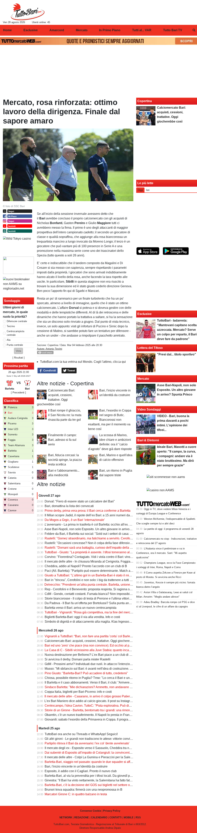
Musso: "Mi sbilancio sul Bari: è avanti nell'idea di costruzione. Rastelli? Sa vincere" (102, 668)
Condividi (49, 370)
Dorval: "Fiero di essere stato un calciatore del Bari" (80, 501)
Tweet (71, 370)
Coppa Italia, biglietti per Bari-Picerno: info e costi (78, 691)
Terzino (11, 326)
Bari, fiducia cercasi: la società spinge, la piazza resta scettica (65, 459)
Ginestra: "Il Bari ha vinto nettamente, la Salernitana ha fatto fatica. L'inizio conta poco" (103, 780)
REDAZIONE (81, 817)
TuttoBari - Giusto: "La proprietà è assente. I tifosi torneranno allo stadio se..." (97, 552)
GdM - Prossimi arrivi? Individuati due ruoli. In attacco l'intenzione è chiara (95, 664)
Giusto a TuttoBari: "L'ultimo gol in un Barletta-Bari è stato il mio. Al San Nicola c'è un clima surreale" (113, 575)
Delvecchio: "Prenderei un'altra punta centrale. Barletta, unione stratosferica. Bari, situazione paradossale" (116, 584)
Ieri (147, 190)
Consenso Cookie (90, 810)
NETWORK (65, 817)
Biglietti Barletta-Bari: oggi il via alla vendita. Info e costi (82, 617)
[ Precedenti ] (18, 392)
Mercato (143, 378)
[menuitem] (194, 30)
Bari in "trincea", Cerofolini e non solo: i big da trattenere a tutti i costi (91, 580)
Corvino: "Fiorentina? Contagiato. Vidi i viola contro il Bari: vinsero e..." (93, 556)
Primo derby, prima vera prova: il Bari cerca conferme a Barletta (87, 510)
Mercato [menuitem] (82, 30)
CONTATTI (115, 817)
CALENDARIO (99, 817)
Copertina (53, 345)
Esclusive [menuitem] (30, 30)
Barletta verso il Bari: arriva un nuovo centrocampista (80, 607)
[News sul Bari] (27, 11)
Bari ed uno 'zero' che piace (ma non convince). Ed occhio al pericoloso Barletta (99, 645)
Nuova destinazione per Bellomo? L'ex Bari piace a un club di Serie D (92, 654)
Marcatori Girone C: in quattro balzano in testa (76, 794)
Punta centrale (15, 344)
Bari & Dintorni (148, 440)
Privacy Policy (111, 810)
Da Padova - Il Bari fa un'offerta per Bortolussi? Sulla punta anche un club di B (98, 603)
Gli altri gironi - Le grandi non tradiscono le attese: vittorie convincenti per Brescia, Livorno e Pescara (113, 738)
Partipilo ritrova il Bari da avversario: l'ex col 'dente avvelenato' (87, 743)
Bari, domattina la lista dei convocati (69, 506)
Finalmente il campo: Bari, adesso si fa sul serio (62, 439)
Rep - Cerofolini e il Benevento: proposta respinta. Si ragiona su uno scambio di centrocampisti (109, 589)
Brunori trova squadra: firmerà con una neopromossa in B (83, 789)
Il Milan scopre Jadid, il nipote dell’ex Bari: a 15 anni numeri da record (92, 515)
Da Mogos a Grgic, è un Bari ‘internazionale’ (75, 519)
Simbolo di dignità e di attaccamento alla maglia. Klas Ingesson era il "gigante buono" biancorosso (112, 621)
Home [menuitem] (7, 30)
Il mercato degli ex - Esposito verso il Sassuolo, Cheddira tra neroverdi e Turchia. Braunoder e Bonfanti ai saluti (120, 748)
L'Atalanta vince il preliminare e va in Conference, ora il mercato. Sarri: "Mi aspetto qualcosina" (161, 553)
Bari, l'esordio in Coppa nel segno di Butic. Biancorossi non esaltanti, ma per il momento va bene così (109, 420)
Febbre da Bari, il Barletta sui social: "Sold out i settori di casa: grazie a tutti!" (96, 533)
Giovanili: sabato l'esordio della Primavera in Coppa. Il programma (90, 719)
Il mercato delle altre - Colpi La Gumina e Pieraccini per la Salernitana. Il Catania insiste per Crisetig (112, 757)
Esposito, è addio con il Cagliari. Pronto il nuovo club (81, 771)
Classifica (11, 400)
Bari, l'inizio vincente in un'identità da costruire (76, 766)
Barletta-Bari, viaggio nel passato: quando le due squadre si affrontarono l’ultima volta (103, 761)
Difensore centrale (17, 321)
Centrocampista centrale (15, 333)
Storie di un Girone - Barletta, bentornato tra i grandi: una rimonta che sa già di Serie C (103, 710)
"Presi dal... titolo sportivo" (176, 354)
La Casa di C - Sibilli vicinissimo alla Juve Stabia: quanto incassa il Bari (93, 650)
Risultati (18, 357)
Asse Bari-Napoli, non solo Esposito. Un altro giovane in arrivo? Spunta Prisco (97, 529)
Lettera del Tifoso (150, 347)
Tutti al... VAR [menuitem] (141, 30)
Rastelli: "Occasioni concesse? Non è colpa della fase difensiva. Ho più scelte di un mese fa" (108, 543)
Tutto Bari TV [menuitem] (172, 30)
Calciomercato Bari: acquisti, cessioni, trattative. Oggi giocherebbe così (93, 640)
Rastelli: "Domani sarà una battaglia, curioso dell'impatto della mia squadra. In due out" (104, 547)
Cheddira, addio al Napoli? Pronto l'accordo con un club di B (86, 566)
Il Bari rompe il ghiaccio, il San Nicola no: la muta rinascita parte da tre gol (64, 415)
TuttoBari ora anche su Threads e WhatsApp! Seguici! (81, 734)
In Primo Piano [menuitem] (109, 30)
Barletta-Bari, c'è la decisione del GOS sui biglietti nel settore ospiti (90, 785)
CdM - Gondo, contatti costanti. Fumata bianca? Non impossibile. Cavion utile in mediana (105, 593)
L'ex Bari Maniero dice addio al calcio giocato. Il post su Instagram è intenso (95, 701)
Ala (8, 339)
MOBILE (129, 817)
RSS (138, 817)
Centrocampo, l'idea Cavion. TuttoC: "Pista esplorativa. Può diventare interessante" (101, 705)
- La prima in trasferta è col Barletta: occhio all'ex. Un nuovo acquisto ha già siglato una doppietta (119, 524)
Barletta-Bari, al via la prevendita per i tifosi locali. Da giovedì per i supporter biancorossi (104, 775)
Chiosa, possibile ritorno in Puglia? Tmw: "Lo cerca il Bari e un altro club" (94, 677)
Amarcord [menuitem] (56, 30)
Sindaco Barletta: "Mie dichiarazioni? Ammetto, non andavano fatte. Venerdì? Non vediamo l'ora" (110, 687)
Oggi (140, 190)
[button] (18, 351)
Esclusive (144, 314)
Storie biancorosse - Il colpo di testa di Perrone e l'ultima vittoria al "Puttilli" (95, 598)
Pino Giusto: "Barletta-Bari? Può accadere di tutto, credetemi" (86, 673)
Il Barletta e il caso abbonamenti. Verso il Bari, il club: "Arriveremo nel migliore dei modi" (104, 682)
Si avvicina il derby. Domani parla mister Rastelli (77, 659)
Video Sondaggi (149, 409)
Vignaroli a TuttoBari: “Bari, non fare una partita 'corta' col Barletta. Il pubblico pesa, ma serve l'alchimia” (115, 636)
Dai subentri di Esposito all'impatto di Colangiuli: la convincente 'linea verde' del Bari (102, 752)
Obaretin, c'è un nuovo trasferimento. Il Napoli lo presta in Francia (89, 714)
